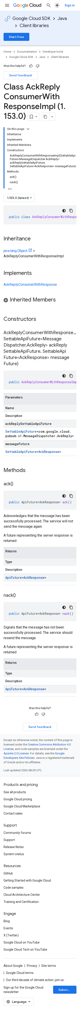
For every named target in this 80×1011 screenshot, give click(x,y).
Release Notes (14, 847)
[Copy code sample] (71, 210)
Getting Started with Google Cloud (27, 880)
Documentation (27, 51)
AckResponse (48, 452)
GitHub (8, 873)
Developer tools (53, 51)
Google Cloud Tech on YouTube (25, 949)
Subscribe (66, 990)
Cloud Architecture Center (22, 894)
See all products (15, 792)
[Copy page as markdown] (45, 117)
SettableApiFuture (21, 431)
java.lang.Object (15, 251)
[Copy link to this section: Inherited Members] (60, 300)
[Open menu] (7, 5)
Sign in (70, 5)
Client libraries (34, 25)
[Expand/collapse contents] (28, 129)
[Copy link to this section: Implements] (36, 273)
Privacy (32, 965)
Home (7, 51)
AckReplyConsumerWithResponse (30, 284)
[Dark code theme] (64, 210)
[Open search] (48, 5)
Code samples (14, 887)
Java (62, 18)
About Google (13, 965)
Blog (7, 921)
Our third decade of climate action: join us (35, 980)
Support (9, 840)
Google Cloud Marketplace (22, 806)
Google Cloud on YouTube (22, 942)
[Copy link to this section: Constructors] (42, 319)
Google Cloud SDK (31, 18)
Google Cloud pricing (18, 799)
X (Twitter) (11, 935)
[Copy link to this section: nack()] (20, 595)
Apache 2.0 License (16, 753)
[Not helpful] (37, 66)
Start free (16, 37)
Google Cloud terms (20, 973)
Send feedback (20, 75)
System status (14, 854)
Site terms (48, 965)
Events (8, 928)
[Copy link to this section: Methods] (31, 470)
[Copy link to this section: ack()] (17, 484)
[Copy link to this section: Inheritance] (35, 239)
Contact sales (13, 813)
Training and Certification (21, 902)
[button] (40, 300)
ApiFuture (13, 577)
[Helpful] (31, 66)
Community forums (17, 833)
